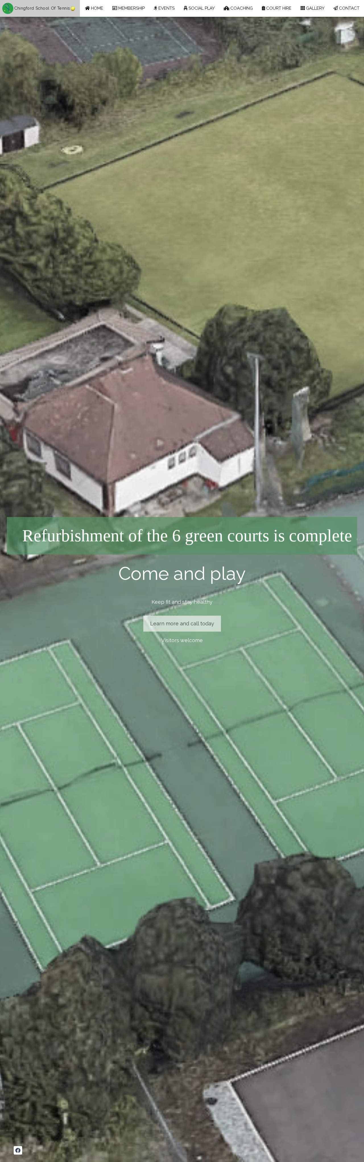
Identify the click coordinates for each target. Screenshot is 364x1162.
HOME (96, 8)
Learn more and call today (182, 623)
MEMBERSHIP (131, 8)
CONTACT (348, 8)
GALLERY (314, 8)
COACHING (241, 8)
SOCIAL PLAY (201, 8)
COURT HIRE (278, 8)
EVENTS (166, 8)
